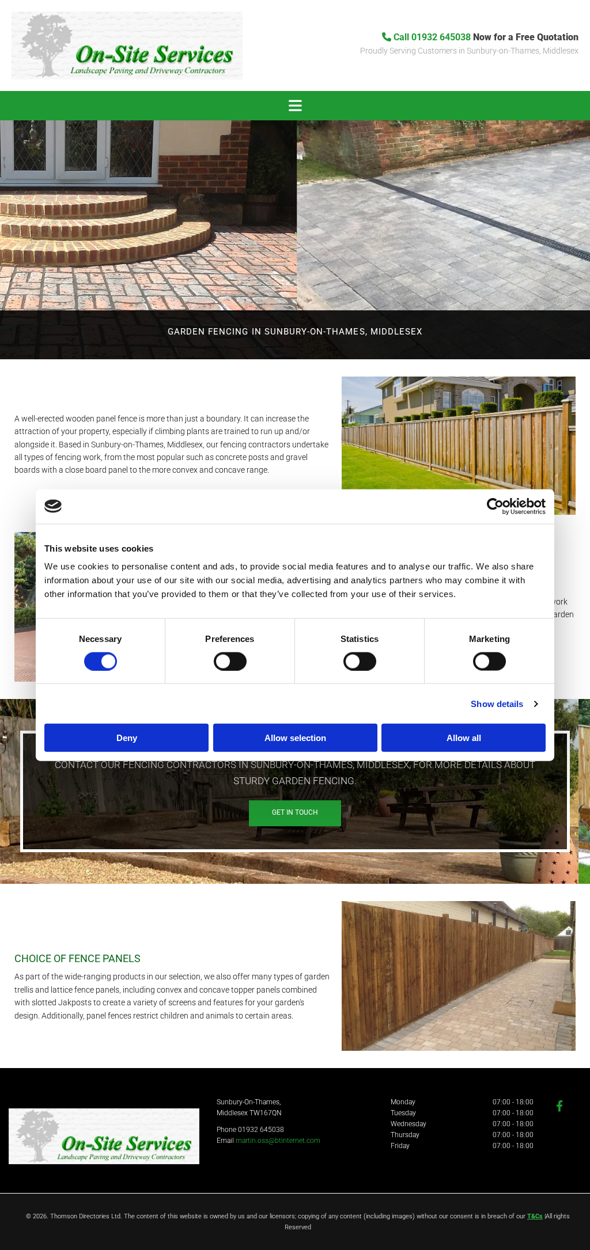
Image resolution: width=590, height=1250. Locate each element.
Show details (497, 703)
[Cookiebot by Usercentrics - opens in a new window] (495, 506)
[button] (295, 105)
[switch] (230, 661)
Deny (126, 738)
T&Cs (535, 1216)
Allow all (464, 738)
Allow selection (295, 738)
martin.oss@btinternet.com (278, 1141)
